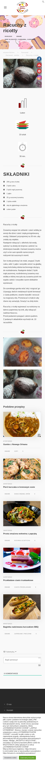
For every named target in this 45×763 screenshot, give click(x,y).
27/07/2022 (7, 441)
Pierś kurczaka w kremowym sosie (19, 487)
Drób (28, 494)
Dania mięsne (19, 494)
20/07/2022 (7, 484)
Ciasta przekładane (22, 587)
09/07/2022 (7, 624)
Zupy (16, 451)
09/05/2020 (8, 36)
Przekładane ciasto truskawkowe (18, 580)
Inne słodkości (11, 39)
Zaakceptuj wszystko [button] (27, 758)
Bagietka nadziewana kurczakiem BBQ (20, 627)
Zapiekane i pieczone (22, 633)
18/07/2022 (7, 530)
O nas (9, 704)
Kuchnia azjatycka (22, 540)
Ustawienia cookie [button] (10, 758)
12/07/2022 (7, 577)
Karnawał (22, 39)
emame (19, 36)
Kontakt (10, 710)
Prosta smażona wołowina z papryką (20, 534)
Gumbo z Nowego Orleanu (15, 444)
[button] (40, 2)
